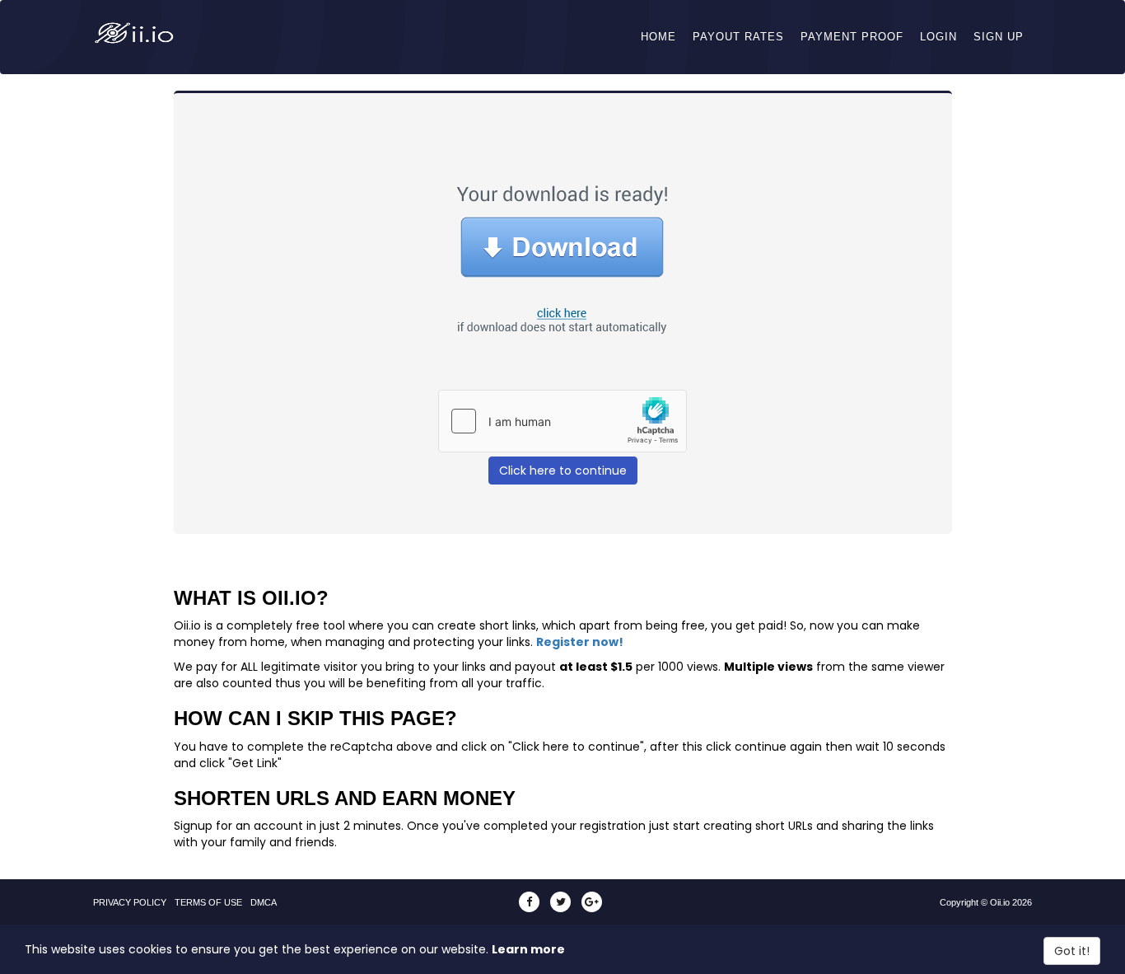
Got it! (1072, 951)
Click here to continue (563, 470)
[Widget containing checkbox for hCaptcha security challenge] (562, 421)
